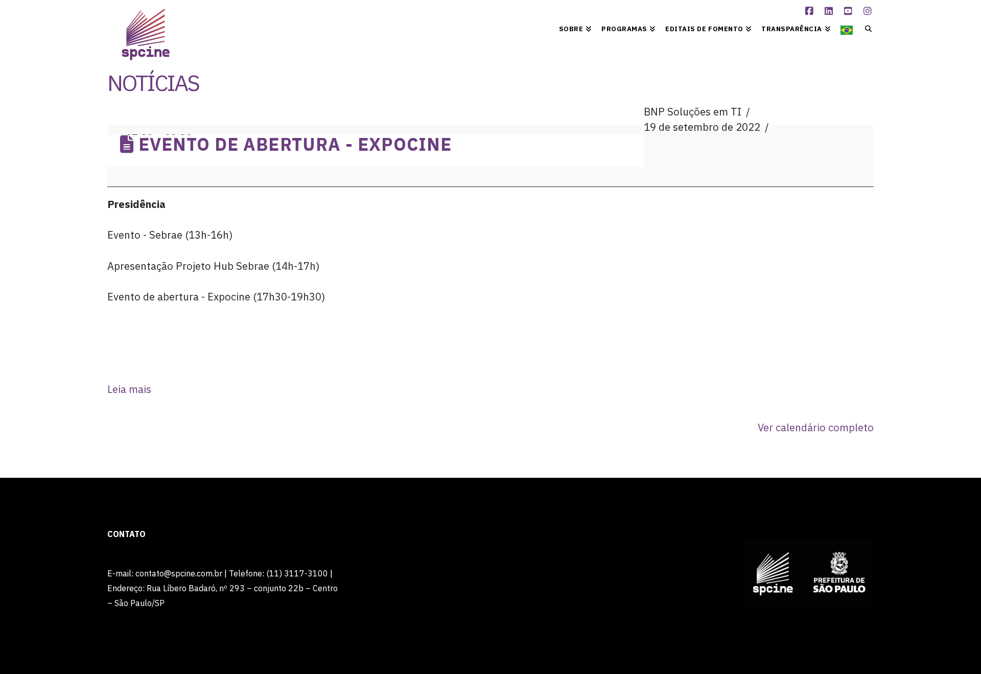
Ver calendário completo (816, 427)
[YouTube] (850, 11)
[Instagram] (869, 11)
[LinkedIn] (830, 11)
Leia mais (129, 389)
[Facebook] (811, 11)
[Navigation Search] (866, 28)
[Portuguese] (846, 28)
